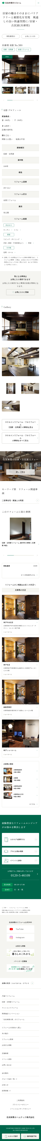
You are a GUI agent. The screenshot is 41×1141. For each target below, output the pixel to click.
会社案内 (5, 1073)
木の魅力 (5, 1033)
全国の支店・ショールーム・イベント (15, 983)
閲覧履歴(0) (11, 36)
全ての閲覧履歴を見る (28, 575)
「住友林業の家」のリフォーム (13, 1019)
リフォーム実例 (7, 1039)
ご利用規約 (20, 1100)
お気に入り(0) (30, 36)
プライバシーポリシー (20, 1104)
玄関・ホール (8, 252)
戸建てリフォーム (8, 996)
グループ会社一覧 (8, 1079)
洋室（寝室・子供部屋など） (13, 243)
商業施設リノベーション (11, 1013)
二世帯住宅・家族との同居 (13, 500)
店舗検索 (5, 1053)
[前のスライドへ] (4, 100)
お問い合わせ (7, 1065)
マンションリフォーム (10, 1008)
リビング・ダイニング (11, 239)
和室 (29, 243)
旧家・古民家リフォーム (11, 1002)
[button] (10, 100)
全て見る (32, 804)
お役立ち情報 (7, 1045)
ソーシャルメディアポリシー (20, 1109)
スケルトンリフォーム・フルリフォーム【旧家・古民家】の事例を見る (20, 424)
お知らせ (5, 1085)
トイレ (16, 230)
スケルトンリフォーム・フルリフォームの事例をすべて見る (20, 438)
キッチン (6, 230)
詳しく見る (20, 472)
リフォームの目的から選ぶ (11, 1027)
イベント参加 (7, 1059)
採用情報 (5, 1091)
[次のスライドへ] (37, 100)
